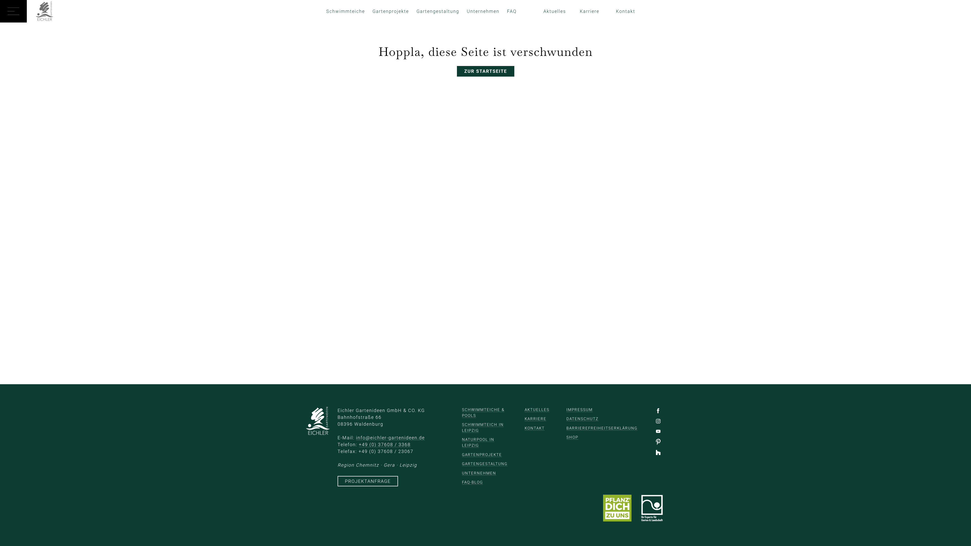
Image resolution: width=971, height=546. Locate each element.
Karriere (589, 11)
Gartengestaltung (437, 11)
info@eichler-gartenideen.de (390, 437)
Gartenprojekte (390, 11)
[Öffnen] (13, 11)
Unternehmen (483, 11)
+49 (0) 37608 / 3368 (385, 444)
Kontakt (625, 11)
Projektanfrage (368, 481)
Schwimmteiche (345, 11)
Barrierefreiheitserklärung (601, 428)
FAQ (512, 11)
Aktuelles (554, 11)
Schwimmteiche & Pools (483, 412)
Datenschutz (582, 419)
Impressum (579, 409)
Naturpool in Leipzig (478, 442)
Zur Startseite (485, 71)
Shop (572, 437)
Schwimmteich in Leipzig (483, 427)
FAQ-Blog (472, 482)
